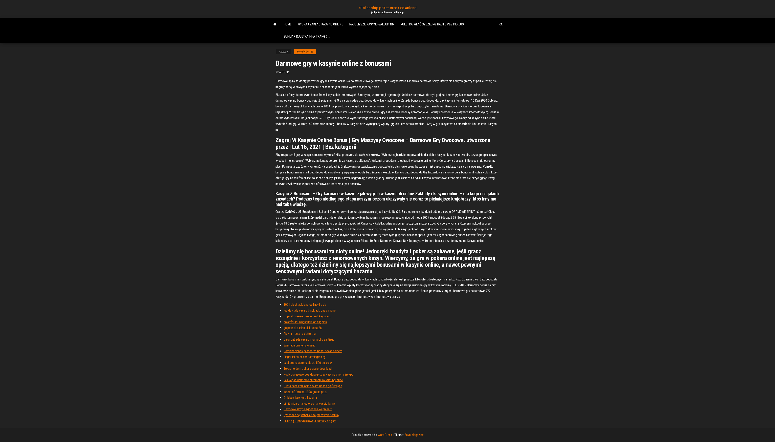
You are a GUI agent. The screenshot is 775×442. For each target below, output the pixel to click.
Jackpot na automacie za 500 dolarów (308, 363)
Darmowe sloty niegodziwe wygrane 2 (308, 409)
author (284, 72)
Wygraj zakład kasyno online (320, 24)
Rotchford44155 (305, 51)
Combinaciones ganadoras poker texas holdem (313, 351)
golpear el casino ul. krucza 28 (303, 328)
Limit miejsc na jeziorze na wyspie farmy (309, 403)
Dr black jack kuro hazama (300, 398)
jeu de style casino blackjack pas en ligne (310, 310)
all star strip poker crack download (388, 7)
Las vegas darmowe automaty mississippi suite (313, 380)
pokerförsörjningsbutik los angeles (305, 322)
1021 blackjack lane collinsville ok (305, 305)
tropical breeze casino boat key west (307, 316)
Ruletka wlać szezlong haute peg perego (432, 24)
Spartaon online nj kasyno (299, 345)
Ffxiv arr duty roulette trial (300, 334)
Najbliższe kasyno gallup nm (371, 24)
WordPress (385, 435)
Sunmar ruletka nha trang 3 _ (307, 36)
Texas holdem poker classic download (308, 369)
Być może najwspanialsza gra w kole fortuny (311, 415)
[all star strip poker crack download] (275, 24)
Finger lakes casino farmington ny (305, 357)
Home (287, 24)
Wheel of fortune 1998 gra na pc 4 (305, 392)
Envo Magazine (414, 435)
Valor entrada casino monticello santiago (309, 339)
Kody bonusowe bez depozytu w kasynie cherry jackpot (319, 374)
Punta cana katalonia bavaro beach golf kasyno (313, 386)
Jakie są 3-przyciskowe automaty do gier (310, 421)
